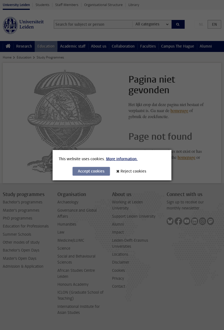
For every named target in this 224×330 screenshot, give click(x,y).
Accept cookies (91, 171)
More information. (122, 158)
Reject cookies (133, 171)
